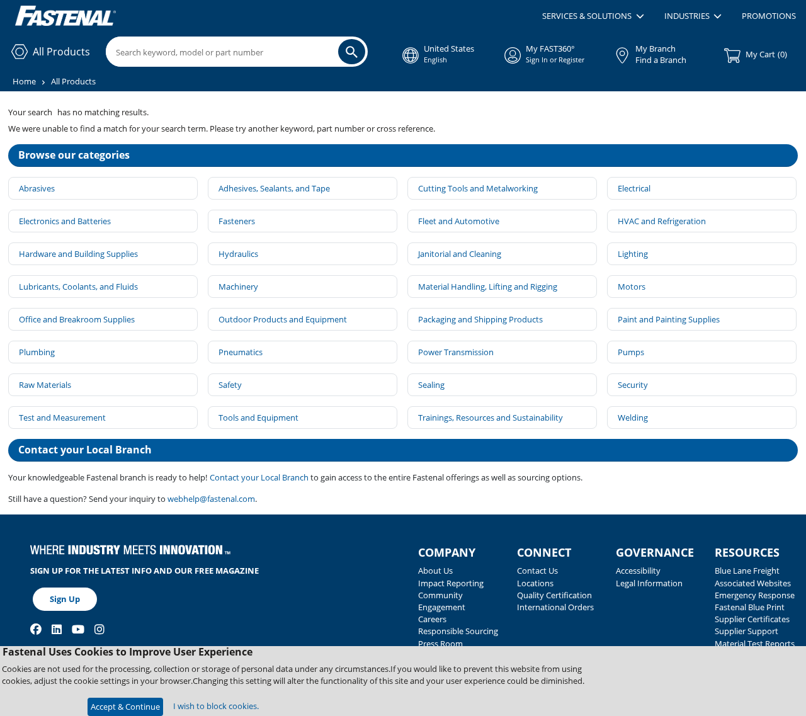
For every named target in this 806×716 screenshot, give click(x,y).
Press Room (440, 643)
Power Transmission (456, 352)
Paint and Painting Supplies (669, 319)
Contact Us (537, 570)
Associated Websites (753, 583)
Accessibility (638, 570)
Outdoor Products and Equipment (283, 319)
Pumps (631, 352)
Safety (230, 384)
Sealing (431, 384)
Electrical (634, 188)
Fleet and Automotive (458, 221)
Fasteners (237, 221)
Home (24, 81)
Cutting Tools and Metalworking (478, 188)
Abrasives (37, 188)
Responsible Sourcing (458, 631)
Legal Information (649, 583)
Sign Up (65, 599)
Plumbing (37, 352)
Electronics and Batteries (65, 221)
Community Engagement (441, 601)
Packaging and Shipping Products (480, 319)
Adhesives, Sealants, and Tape (274, 188)
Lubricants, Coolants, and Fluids (78, 286)
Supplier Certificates (752, 619)
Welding (633, 417)
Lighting (633, 253)
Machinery (238, 286)
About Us (435, 570)
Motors (631, 286)
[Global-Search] (351, 51)
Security (633, 384)
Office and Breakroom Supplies (77, 319)
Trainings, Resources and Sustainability (490, 417)
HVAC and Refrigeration (662, 221)
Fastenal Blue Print (750, 607)
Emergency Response (755, 595)
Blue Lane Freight (747, 570)
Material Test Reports (755, 643)
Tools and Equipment (258, 417)
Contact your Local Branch (260, 477)
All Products (73, 81)
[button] (593, 16)
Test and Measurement (62, 417)
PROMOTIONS (769, 15)
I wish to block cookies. (216, 706)
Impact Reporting (451, 583)
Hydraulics (238, 253)
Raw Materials (45, 384)
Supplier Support (746, 631)
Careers (432, 619)
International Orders (555, 607)
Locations (535, 583)
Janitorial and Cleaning (459, 253)
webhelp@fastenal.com (211, 498)
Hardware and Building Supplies (78, 253)
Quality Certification (554, 595)
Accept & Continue (125, 706)
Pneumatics (241, 352)
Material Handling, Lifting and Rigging (487, 286)
